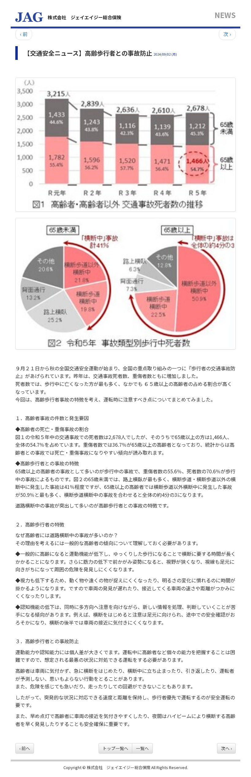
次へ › (226, 748)
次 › (227, 34)
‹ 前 (24, 34)
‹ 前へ (24, 748)
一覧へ (142, 748)
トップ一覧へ (115, 748)
